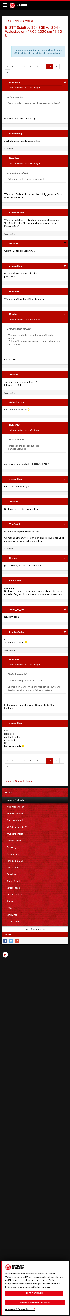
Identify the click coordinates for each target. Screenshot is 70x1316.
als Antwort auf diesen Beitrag (24, 87)
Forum (23, 5)
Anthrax (13, 243)
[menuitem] (35, 800)
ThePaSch (14, 524)
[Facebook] (5, 941)
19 (56, 66)
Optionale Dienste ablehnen (35, 1302)
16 (37, 66)
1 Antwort (8, 148)
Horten (13, 558)
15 (30, 66)
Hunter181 (14, 291)
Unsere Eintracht (24, 20)
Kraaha (13, 314)
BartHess (14, 158)
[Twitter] (11, 941)
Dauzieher (14, 82)
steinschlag (15, 133)
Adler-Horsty (16, 402)
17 (43, 66)
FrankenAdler (16, 212)
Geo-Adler (15, 580)
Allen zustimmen (34, 1293)
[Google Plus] (17, 941)
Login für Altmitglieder (35, 929)
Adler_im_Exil (16, 609)
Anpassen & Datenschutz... (18, 1309)
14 (24, 66)
